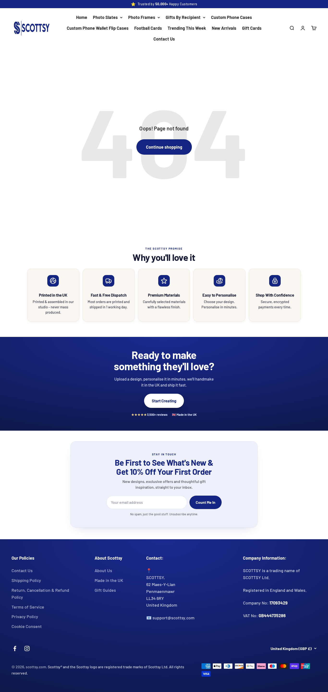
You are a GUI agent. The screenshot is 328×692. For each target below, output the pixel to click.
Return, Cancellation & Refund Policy (40, 593)
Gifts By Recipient (183, 17)
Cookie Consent (27, 626)
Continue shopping (164, 147)
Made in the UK (109, 580)
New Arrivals (224, 28)
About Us (103, 570)
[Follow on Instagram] (27, 648)
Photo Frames (141, 17)
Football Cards (148, 28)
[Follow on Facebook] (15, 648)
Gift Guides (105, 590)
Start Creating (164, 400)
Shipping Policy (26, 580)
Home (81, 17)
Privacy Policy (25, 616)
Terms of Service (28, 607)
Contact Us (164, 38)
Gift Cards (251, 28)
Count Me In (205, 502)
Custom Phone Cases (231, 17)
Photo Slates (105, 17)
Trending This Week (187, 28)
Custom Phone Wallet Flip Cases (97, 28)
